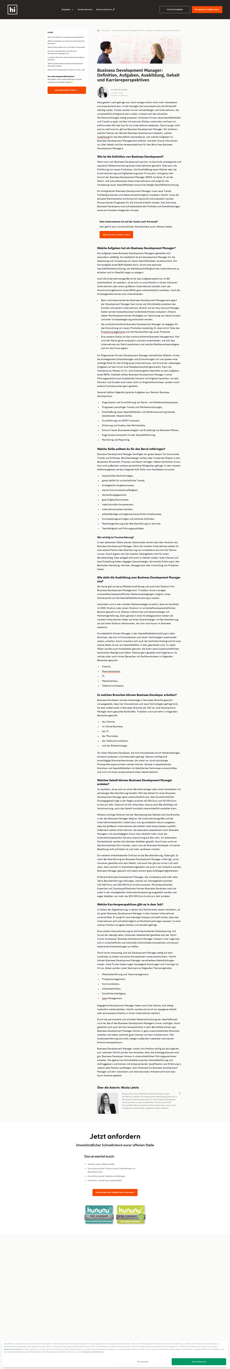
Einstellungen (143, 1362)
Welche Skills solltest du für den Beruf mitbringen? (66, 47)
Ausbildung (103, 136)
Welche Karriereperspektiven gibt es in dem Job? (66, 70)
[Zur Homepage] (98, 30)
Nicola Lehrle (121, 89)
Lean (104, 998)
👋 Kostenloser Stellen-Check (116, 234)
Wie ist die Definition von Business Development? (66, 37)
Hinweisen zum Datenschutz (93, 1352)
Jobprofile (106, 30)
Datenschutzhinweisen (12, 1349)
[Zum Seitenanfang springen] (179, 1093)
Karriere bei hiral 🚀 (105, 10)
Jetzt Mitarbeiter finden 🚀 (67, 90)
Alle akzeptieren (199, 1362)
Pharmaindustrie (111, 671)
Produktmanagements (113, 331)
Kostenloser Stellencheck (207, 10)
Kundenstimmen (85, 10)
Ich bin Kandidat (175, 10)
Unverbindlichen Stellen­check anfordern (115, 1192)
